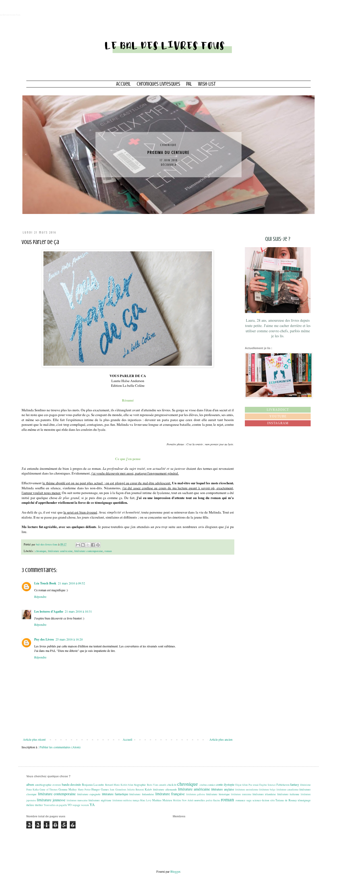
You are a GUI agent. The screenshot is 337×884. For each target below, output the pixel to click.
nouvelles (199, 800)
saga (248, 800)
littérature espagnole (89, 794)
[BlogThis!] (83, 545)
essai (256, 785)
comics (211, 785)
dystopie (229, 784)
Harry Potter (84, 789)
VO (70, 805)
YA (92, 804)
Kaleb (148, 789)
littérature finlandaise (141, 794)
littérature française (170, 793)
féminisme (305, 785)
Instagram (278, 423)
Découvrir (168, 165)
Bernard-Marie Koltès (116, 785)
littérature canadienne (287, 789)
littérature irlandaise (264, 794)
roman (108, 551)
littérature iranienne (241, 794)
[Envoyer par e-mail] (78, 545)
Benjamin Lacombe (93, 785)
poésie (209, 800)
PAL (189, 84)
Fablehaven (282, 785)
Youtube (277, 416)
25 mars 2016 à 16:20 (69, 639)
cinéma (203, 785)
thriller (39, 805)
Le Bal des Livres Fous (10, 15)
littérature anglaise (222, 789)
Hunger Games (100, 789)
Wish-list (207, 84)
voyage (76, 805)
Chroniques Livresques (158, 84)
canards (162, 785)
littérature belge (267, 789)
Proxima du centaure (168, 152)
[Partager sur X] (88, 545)
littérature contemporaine (88, 551)
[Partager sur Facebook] (93, 545)
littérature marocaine (77, 800)
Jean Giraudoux (118, 789)
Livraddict (278, 410)
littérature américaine (60, 551)
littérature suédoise (122, 800)
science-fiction (260, 800)
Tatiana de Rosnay (286, 800)
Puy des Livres (44, 639)
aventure (56, 785)
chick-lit (171, 785)
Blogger (175, 871)
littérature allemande (165, 789)
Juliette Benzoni (135, 789)
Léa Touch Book (45, 583)
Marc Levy (145, 800)
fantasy (294, 784)
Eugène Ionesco (267, 785)
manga (136, 800)
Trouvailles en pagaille (55, 805)
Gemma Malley (67, 789)
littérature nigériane (99, 800)
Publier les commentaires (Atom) (60, 747)
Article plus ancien (220, 739)
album (30, 784)
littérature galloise (195, 794)
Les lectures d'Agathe (48, 611)
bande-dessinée (71, 784)
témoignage (304, 800)
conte (219, 784)
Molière (177, 800)
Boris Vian (152, 785)
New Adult (188, 800)
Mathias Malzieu (162, 800)
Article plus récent (34, 739)
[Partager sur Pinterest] (98, 545)
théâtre (30, 805)
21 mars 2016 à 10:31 (78, 611)
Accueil (123, 84)
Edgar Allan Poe (243, 785)
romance (240, 800)
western (85, 805)
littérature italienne (288, 794)
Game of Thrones (48, 789)
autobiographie (43, 785)
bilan (130, 785)
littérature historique (218, 794)
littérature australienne (246, 789)
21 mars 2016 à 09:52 (71, 583)
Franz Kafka (32, 789)
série (272, 800)
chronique (168, 145)
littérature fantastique (115, 794)
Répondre (40, 596)
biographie (140, 785)
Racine (216, 800)
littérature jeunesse (51, 799)
